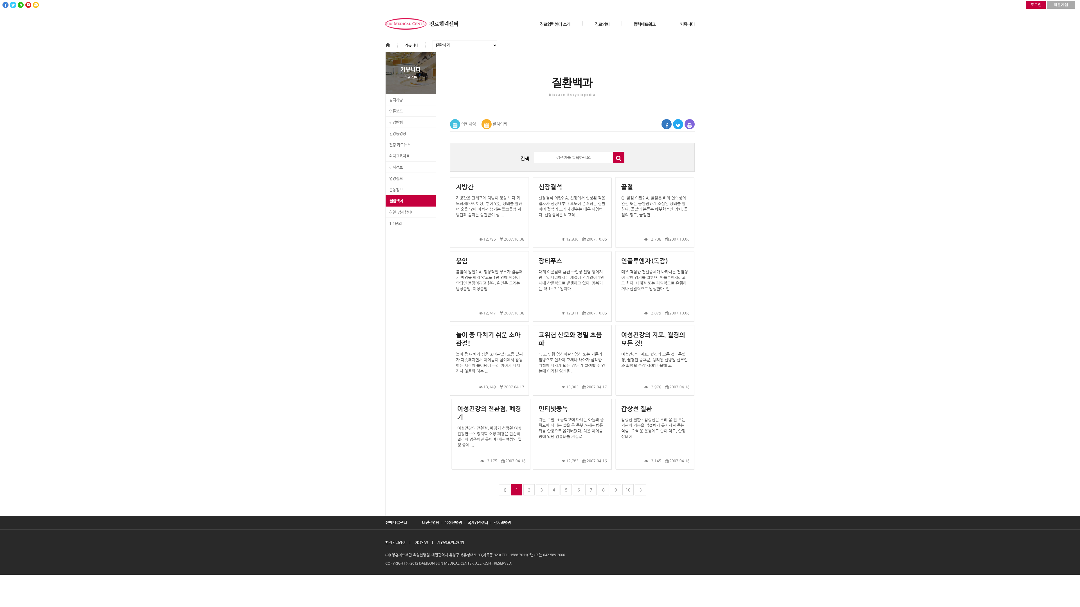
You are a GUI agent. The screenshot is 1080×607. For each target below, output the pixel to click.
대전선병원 (430, 522)
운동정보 (396, 190)
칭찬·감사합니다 (402, 212)
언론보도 (396, 111)
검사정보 (396, 167)
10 (628, 490)
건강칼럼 (396, 122)
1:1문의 (395, 223)
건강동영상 (397, 134)
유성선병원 (453, 522)
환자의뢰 (500, 124)
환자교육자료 (399, 156)
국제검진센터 (478, 522)
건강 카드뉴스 (399, 145)
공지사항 (396, 100)
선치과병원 (502, 522)
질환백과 (396, 201)
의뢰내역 (468, 124)
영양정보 (396, 178)
